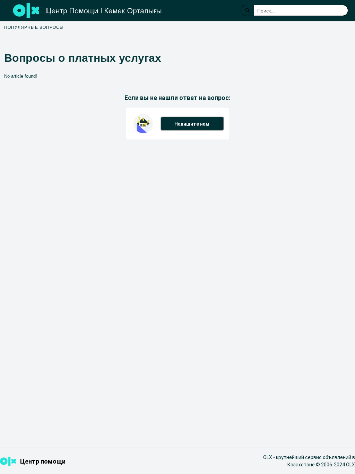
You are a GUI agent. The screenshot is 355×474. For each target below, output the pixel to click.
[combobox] (301, 10)
